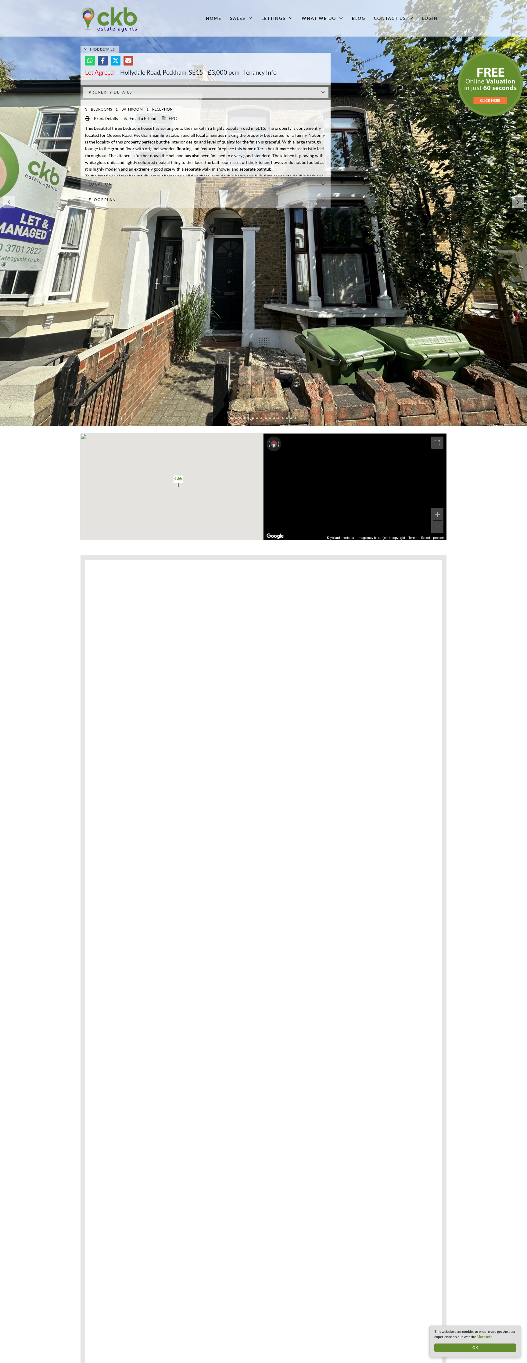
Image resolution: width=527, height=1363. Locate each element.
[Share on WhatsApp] (90, 60)
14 (287, 418)
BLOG (358, 18)
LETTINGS (273, 18)
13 (282, 418)
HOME (213, 18)
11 (274, 418)
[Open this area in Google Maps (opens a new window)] (275, 536)
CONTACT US (390, 18)
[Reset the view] (274, 444)
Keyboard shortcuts (340, 538)
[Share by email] (128, 60)
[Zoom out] (437, 527)
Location (100, 184)
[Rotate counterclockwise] (269, 444)
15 (291, 418)
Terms (413, 538)
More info (485, 1337)
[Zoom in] (437, 514)
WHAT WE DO (319, 18)
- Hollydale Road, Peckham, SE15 (144, 72)
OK (475, 1348)
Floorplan (102, 200)
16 (295, 418)
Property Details (110, 92)
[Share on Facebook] (103, 60)
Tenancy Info (260, 72)
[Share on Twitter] (115, 60)
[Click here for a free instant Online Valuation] (490, 84)
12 (278, 418)
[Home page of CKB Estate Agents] (124, 20)
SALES (238, 18)
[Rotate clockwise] (279, 444)
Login (430, 18)
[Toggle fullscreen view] (437, 443)
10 (270, 418)
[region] (355, 487)
